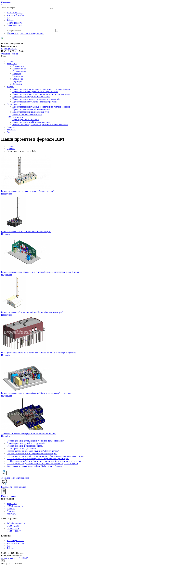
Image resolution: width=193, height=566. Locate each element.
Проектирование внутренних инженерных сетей (36, 99)
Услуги (10, 86)
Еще (9, 132)
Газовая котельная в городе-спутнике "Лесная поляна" (27, 191)
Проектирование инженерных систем (30, 112)
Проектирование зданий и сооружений (31, 96)
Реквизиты (17, 76)
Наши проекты (14, 104)
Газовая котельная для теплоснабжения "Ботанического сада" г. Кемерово (36, 393)
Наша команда (19, 68)
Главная (10, 61)
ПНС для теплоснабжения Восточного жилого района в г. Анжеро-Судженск (38, 352)
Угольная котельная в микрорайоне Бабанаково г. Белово (28, 433)
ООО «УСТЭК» (14, 531)
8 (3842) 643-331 (9, 48)
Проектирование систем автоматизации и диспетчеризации (41, 94)
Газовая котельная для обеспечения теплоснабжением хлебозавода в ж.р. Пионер (40, 272)
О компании (18, 66)
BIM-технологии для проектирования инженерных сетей (40, 124)
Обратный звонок (9, 54)
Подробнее (6, 194)
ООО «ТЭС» (13, 528)
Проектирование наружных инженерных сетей (35, 91)
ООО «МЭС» (13, 526)
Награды (16, 74)
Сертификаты (19, 71)
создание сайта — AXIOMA (14, 558)
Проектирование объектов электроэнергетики (34, 101)
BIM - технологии (15, 117)
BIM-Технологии (15, 506)
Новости (11, 127)
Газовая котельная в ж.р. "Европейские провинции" (26, 231)
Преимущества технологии (25, 119)
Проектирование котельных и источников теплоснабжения (41, 89)
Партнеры (17, 81)
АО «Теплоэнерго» (16, 523)
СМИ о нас (17, 79)
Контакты (6, 2)
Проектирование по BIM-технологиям (31, 122)
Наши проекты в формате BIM (27, 114)
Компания (12, 63)
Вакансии (17, 84)
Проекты (11, 148)
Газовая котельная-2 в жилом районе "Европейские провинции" (32, 312)
